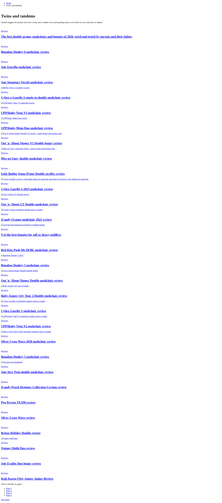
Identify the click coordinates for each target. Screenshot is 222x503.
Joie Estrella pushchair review (21, 67)
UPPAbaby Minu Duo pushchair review (27, 128)
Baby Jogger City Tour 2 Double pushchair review (34, 295)
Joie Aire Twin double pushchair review (27, 372)
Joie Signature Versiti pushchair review (27, 82)
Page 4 (9, 495)
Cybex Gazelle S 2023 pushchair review (27, 189)
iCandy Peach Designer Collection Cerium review (34, 387)
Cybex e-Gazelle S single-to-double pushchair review (35, 97)
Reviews (4, 31)
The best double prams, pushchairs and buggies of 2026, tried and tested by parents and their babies (66, 36)
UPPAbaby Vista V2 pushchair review (26, 326)
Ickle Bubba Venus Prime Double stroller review (33, 173)
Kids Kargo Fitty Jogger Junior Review (27, 478)
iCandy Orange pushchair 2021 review (26, 219)
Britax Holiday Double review (21, 433)
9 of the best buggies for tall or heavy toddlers (31, 234)
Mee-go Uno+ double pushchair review (26, 158)
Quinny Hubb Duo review (18, 448)
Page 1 (9, 488)
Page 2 (9, 491)
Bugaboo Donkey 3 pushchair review (25, 356)
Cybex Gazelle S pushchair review (23, 311)
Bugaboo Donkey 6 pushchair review (25, 52)
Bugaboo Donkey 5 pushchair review (25, 265)
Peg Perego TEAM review (18, 402)
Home (8, 3)
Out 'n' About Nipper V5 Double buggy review (31, 143)
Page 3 (9, 493)
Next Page (5, 500)
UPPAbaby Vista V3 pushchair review (26, 112)
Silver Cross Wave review (18, 417)
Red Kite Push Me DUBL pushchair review (29, 250)
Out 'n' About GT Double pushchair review (29, 204)
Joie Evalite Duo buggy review (21, 463)
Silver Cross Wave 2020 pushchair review (28, 341)
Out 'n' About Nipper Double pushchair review (32, 280)
